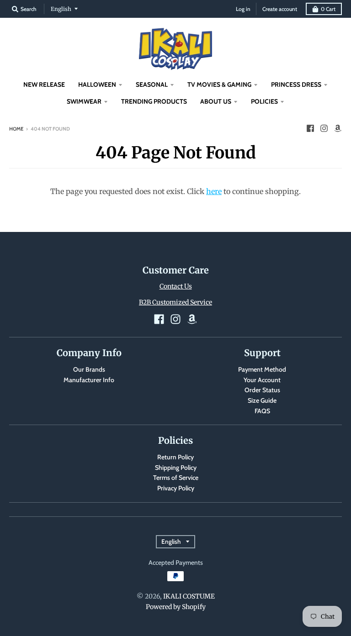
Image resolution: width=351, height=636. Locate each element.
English (61, 8)
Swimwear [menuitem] (84, 101)
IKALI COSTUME (189, 596)
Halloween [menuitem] (97, 84)
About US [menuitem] (215, 101)
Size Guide (262, 400)
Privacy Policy (175, 488)
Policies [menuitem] (264, 101)
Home (16, 129)
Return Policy (175, 457)
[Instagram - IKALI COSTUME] (324, 128)
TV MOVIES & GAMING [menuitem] (219, 84)
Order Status (262, 390)
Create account (279, 8)
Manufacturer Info (89, 380)
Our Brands (89, 369)
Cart (328, 8)
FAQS (262, 411)
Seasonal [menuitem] (152, 84)
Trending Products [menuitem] (154, 101)
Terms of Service (175, 477)
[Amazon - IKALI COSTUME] (338, 128)
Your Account (262, 380)
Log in (243, 8)
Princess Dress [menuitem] (296, 84)
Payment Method (262, 369)
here (214, 191)
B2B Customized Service (175, 302)
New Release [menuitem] (44, 84)
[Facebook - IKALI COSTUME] (310, 128)
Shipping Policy (176, 467)
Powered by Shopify (176, 607)
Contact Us (176, 286)
